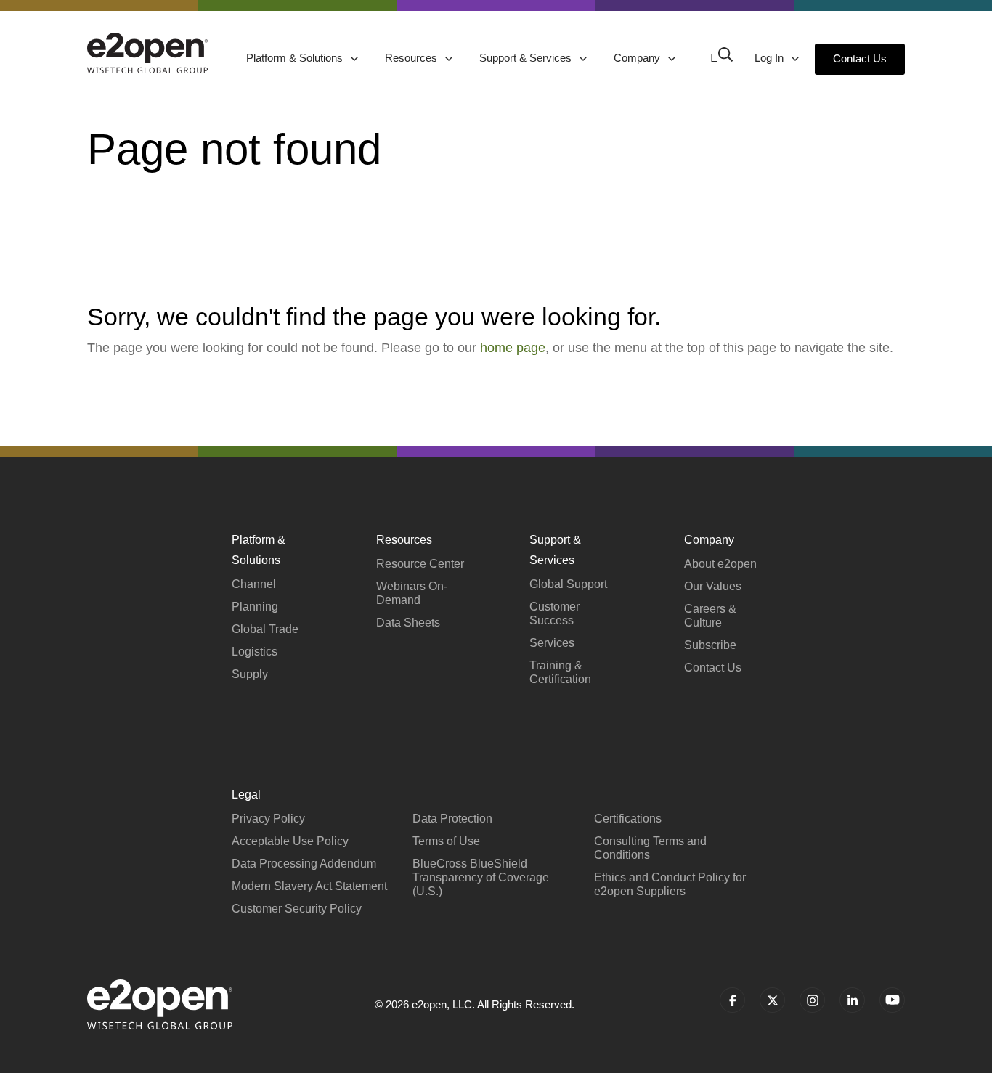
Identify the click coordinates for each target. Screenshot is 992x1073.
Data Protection (452, 818)
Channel (254, 584)
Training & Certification (560, 672)
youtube (892, 1000)
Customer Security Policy (297, 908)
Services (551, 643)
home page (512, 347)
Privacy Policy (268, 818)
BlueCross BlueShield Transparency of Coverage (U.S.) (480, 877)
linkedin (852, 1000)
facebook (732, 1000)
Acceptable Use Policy (290, 841)
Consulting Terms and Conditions (650, 848)
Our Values (712, 586)
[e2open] (147, 53)
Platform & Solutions (296, 58)
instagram (812, 1000)
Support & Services (526, 58)
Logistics (254, 651)
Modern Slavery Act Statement (309, 886)
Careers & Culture (710, 616)
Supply (250, 674)
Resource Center (420, 564)
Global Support (568, 584)
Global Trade (265, 629)
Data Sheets (408, 622)
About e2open (720, 564)
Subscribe (710, 645)
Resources (412, 58)
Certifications (628, 818)
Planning (255, 606)
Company (638, 58)
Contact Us (860, 58)
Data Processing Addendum (304, 863)
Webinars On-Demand (411, 593)
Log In (770, 58)
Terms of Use (446, 841)
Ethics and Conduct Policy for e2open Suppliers (670, 884)
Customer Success (554, 613)
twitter (772, 1000)
